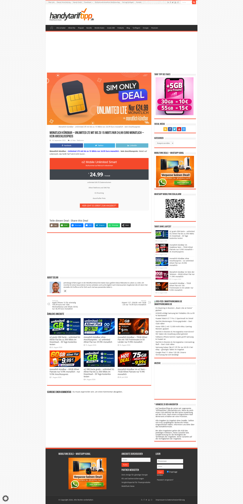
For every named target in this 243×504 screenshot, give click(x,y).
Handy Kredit (77, 2)
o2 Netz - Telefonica (77, 140)
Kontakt (138, 2)
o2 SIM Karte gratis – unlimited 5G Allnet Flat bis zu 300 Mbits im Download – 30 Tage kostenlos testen (99, 373)
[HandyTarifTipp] (71, 14)
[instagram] (178, 2)
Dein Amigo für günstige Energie (135, 475)
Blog (128, 28)
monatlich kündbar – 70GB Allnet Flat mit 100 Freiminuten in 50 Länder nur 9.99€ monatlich (132, 339)
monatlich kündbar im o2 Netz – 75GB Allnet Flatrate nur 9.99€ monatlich (132, 371)
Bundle (89, 28)
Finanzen (154, 28)
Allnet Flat (71, 28)
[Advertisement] (121, 52)
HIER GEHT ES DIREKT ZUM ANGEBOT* (99, 205)
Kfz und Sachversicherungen (133, 479)
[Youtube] (175, 2)
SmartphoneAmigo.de (163, 304)
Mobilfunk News (128, 486)
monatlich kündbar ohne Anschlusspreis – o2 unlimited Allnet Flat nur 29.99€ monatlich (98, 339)
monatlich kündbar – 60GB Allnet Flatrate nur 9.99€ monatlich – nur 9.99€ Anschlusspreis (65, 371)
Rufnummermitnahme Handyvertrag (107, 2)
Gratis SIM (111, 28)
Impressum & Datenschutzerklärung (170, 500)
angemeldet (85, 392)
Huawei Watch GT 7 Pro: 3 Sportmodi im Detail (174, 318)
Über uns (51, 2)
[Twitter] (173, 2)
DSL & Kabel (60, 28)
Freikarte (120, 28)
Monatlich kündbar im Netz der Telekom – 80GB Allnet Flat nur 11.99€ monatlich (182, 274)
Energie (145, 28)
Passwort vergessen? (165, 480)
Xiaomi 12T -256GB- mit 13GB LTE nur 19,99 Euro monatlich (134, 303)
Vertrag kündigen (128, 2)
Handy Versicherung (63, 2)
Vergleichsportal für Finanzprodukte (136, 482)
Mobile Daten (99, 28)
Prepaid (81, 28)
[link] (175, 172)
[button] (194, 2)
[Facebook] (170, 2)
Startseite (51, 27)
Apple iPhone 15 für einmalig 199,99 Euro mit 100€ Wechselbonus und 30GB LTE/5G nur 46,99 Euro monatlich (65, 305)
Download (87, 2)
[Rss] (168, 2)
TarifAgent (136, 28)
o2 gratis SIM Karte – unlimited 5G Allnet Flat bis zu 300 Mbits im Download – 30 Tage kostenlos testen (65, 341)
